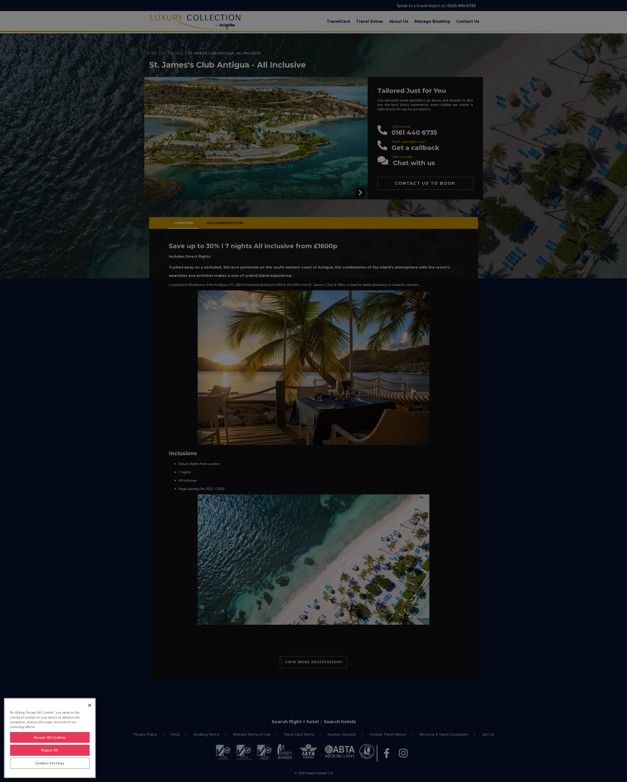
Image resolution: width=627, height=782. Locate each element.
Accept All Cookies (50, 737)
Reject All (49, 750)
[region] (50, 738)
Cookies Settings (50, 763)
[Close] (89, 705)
